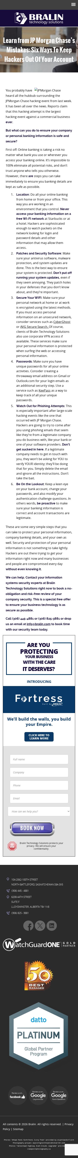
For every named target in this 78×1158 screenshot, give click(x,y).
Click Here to (39, 736)
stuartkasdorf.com (65, 1140)
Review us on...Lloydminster (38, 1095)
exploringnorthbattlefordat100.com (49, 1143)
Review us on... (17, 1093)
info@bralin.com (39, 624)
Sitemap (18, 1129)
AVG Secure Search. (34, 327)
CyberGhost (61, 322)
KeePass (45, 390)
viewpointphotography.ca (39, 1149)
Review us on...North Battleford (58, 1095)
